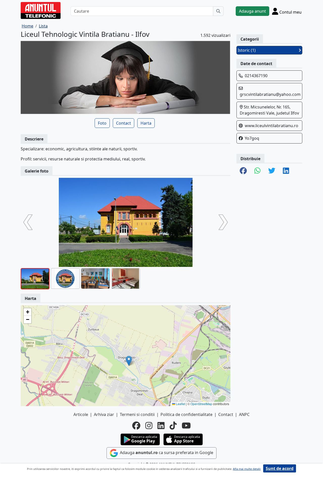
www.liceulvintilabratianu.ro (271, 125)
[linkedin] (161, 425)
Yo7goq (252, 138)
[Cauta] (218, 11)
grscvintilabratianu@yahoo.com (270, 94)
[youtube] (186, 425)
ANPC (244, 414)
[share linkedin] (286, 171)
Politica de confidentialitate (186, 414)
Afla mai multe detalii (247, 469)
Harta (146, 123)
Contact (123, 123)
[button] (129, 361)
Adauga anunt (252, 11)
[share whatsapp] (257, 171)
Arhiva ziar (104, 414)
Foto (102, 123)
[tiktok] (173, 425)
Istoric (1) (247, 50)
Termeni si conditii (137, 414)
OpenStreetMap (201, 404)
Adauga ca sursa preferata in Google (166, 452)
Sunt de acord (279, 468)
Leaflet (180, 404)
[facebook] (136, 425)
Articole (80, 414)
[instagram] (148, 425)
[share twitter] (272, 171)
